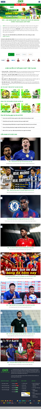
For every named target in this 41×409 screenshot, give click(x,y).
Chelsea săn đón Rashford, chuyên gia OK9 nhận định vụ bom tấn (20, 218)
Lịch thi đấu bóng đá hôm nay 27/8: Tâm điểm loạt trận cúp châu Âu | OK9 (20, 276)
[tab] (11, 54)
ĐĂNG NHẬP (24, 4)
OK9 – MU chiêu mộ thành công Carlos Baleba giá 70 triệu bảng (20, 247)
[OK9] (21, 2)
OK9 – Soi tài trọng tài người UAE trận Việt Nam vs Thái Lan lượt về (20, 333)
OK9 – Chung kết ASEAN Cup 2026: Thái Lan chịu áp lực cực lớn (20, 362)
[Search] (39, 2)
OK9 (12, 369)
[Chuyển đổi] (2, 118)
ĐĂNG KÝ (17, 4)
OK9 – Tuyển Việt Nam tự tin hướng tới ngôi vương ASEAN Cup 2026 (20, 305)
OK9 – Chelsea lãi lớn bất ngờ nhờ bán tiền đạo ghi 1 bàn (20, 161)
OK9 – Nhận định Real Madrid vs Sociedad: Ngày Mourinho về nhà (20, 190)
